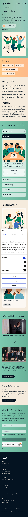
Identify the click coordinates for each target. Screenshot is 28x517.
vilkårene (6, 435)
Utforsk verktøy (7, 304)
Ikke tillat (14, 285)
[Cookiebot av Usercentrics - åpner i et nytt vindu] (20, 230)
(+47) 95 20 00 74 (7, 473)
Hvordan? (18, 65)
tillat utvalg (14, 281)
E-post (3, 428)
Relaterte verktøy (7, 73)
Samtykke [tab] (5, 234)
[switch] (24, 262)
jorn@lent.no (6, 471)
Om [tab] (23, 234)
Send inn (5, 439)
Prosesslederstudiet (8, 400)
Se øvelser (14, 170)
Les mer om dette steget (14, 174)
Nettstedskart (4, 505)
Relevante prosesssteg (9, 69)
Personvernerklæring (8, 479)
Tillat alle (14, 276)
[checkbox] (3, 435)
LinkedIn (5, 488)
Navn (3, 422)
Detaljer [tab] (14, 234)
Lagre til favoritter (10, 26)
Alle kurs (5, 502)
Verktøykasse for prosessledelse (11, 494)
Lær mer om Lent (7, 376)
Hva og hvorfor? (7, 65)
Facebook (5, 485)
